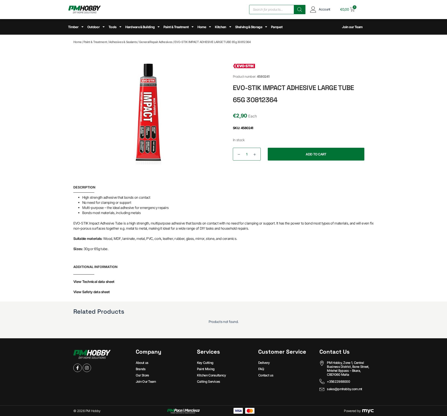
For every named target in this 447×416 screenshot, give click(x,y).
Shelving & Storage (248, 27)
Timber (73, 27)
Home (201, 27)
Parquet (276, 27)
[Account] (313, 9)
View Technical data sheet (94, 281)
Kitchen (220, 27)
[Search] (299, 9)
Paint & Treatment (176, 27)
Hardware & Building (140, 27)
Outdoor (93, 27)
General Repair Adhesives (155, 42)
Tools (112, 27)
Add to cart (316, 154)
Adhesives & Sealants (123, 42)
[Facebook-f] (77, 368)
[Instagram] (87, 368)
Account (324, 9)
